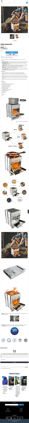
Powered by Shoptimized (14, 421)
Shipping (6, 57)
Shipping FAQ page (4, 325)
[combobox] (28, 359)
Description (2, 57)
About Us (8, 408)
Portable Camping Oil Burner (11, 387)
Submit (21, 404)
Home (1, 5)
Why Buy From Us (10, 57)
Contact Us (21, 411)
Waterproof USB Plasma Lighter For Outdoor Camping (24, 387)
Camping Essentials (4, 5)
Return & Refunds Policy (8, 411)
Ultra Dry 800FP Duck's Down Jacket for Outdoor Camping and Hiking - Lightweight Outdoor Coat (5, 389)
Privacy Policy (21, 408)
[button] (14, 355)
